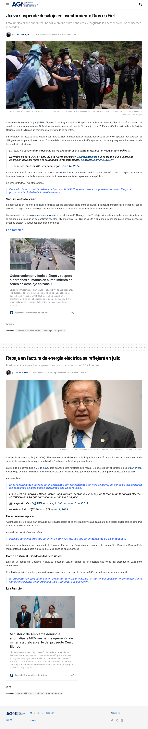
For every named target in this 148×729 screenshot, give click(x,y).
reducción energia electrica (49, 693)
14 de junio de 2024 (43, 34)
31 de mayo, (42, 468)
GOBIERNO (74, 373)
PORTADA (84, 373)
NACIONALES (60, 34)
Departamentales (61, 373)
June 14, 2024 (71, 166)
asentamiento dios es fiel (28, 331)
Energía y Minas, (133, 468)
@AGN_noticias (43, 503)
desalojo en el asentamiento (40, 215)
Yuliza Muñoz (22, 373)
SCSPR (32, 720)
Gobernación (67, 172)
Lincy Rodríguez (23, 34)
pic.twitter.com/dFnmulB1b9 (70, 503)
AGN (40, 122)
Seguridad (71, 34)
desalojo (48, 331)
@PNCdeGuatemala (85, 156)
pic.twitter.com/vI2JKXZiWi (97, 159)
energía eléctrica (24, 693)
